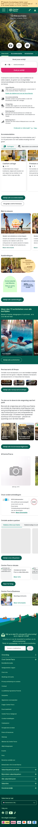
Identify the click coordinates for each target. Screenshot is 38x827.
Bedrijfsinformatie (7, 663)
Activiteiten (29, 53)
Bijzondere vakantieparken (11, 774)
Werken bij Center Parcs (9, 741)
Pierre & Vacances (7, 732)
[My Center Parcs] (35, 10)
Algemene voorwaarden (9, 700)
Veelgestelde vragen (8, 667)
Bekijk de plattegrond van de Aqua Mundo (19, 93)
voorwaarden (13, 643)
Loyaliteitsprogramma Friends (11, 691)
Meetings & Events (8, 677)
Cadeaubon (5, 723)
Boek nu (25, 5)
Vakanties (5, 783)
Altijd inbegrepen (7, 746)
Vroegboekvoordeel (8, 728)
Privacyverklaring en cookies (11, 681)
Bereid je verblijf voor (8, 760)
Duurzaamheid (6, 709)
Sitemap (4, 737)
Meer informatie (21, 512)
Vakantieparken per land (10, 770)
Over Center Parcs (8, 659)
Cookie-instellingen (8, 718)
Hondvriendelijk (7, 788)
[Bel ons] (30, 10)
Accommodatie (16, 53)
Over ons (5, 672)
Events (4, 751)
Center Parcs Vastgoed (9, 714)
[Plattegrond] (27, 45)
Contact (4, 686)
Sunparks (5, 695)
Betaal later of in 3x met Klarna (11, 764)
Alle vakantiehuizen (9, 779)
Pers (3, 755)
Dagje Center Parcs (8, 704)
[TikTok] (15, 813)
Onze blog (5, 655)
